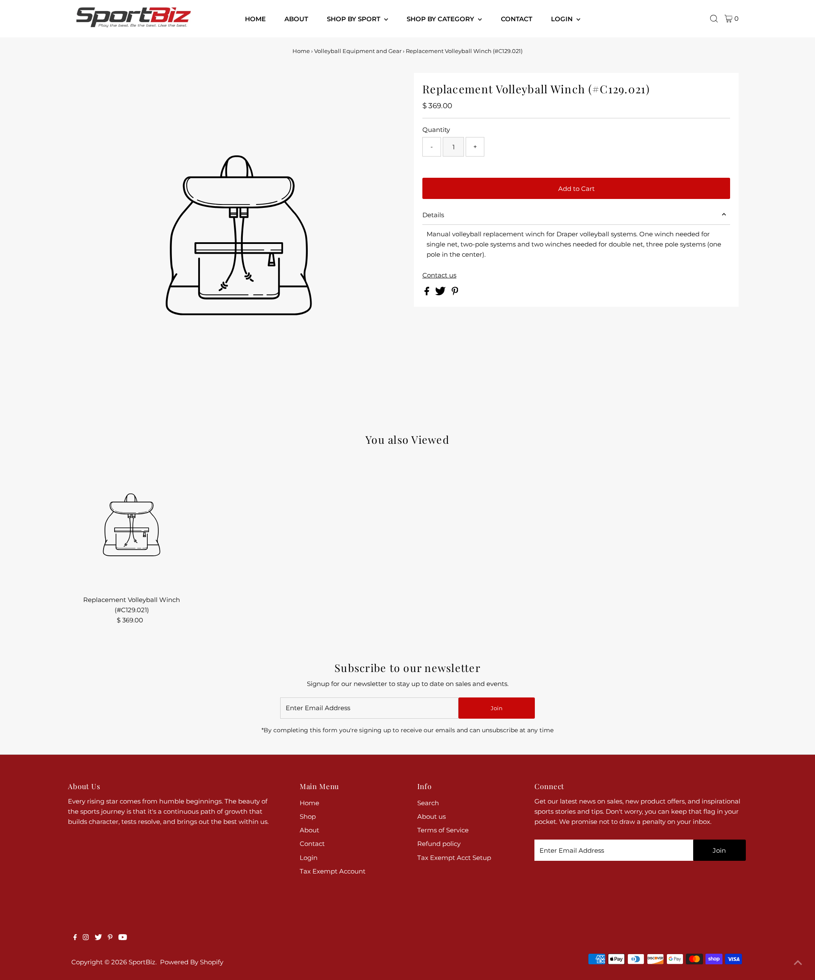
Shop (308, 816)
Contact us (439, 275)
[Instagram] (86, 938)
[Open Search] (714, 18)
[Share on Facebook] (427, 293)
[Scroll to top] (798, 963)
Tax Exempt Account (332, 871)
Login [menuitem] (562, 19)
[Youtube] (122, 938)
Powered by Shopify (191, 962)
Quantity (436, 130)
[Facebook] (75, 938)
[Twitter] (98, 938)
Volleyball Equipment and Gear (358, 51)
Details (433, 215)
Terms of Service (443, 830)
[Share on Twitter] (441, 293)
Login (309, 858)
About (309, 830)
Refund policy (439, 844)
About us (431, 816)
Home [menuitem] (255, 19)
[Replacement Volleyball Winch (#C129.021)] (131, 526)
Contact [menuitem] (516, 19)
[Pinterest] (110, 938)
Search (428, 803)
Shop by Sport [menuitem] (354, 19)
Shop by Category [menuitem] (441, 19)
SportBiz (142, 962)
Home (301, 51)
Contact (312, 844)
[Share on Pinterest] (455, 293)
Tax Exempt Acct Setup (454, 858)
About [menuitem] (296, 19)
